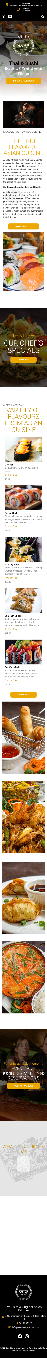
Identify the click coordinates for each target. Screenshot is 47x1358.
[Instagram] (10, 16)
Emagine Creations (28, 1350)
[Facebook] (3, 16)
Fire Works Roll (12, 667)
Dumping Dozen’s (12, 564)
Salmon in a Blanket (14, 616)
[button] (42, 16)
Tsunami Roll (11, 513)
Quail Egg (9, 464)
